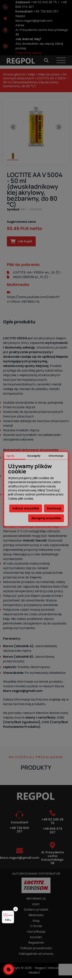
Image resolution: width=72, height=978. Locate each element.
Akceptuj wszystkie (46, 518)
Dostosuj (54, 508)
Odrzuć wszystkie (25, 508)
